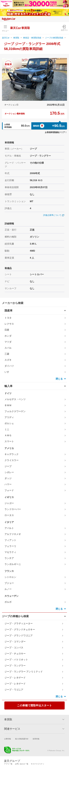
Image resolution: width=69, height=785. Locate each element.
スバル (8, 347)
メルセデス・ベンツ (15, 399)
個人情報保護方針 (21, 739)
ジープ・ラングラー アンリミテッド (24, 671)
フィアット (10, 540)
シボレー (9, 472)
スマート (9, 441)
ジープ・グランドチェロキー (20, 629)
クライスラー (12, 460)
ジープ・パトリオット (16, 659)
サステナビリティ (37, 764)
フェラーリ (10, 546)
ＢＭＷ (8, 405)
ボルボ (8, 602)
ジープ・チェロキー (15, 653)
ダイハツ (9, 366)
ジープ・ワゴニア (14, 689)
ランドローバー (13, 509)
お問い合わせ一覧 (21, 764)
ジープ (8, 466)
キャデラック (12, 454)
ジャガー (9, 503)
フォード (9, 490)
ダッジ (8, 478)
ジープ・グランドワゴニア (19, 635)
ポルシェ (9, 423)
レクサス (9, 323)
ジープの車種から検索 (15, 616)
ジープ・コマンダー (15, 641)
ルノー (8, 589)
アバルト (9, 528)
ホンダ (8, 335)
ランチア (9, 558)
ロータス (9, 515)
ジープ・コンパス (14, 647)
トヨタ (8, 317)
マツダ (8, 341)
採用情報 (36, 739)
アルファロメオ (13, 534)
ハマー (8, 484)
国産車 (9, 310)
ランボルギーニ (13, 564)
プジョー (9, 583)
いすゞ (8, 372)
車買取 (16, 38)
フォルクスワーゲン (15, 411)
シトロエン (10, 577)
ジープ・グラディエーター (19, 623)
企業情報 (7, 739)
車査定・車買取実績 (32, 38)
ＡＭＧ (8, 435)
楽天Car (5, 38)
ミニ (7, 429)
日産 (7, 329)
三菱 (7, 353)
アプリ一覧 (8, 764)
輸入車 (9, 386)
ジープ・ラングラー (15, 665)
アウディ (9, 417)
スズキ (8, 360)
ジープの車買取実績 (54, 38)
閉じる (59, 378)
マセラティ (10, 552)
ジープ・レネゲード (15, 677)
